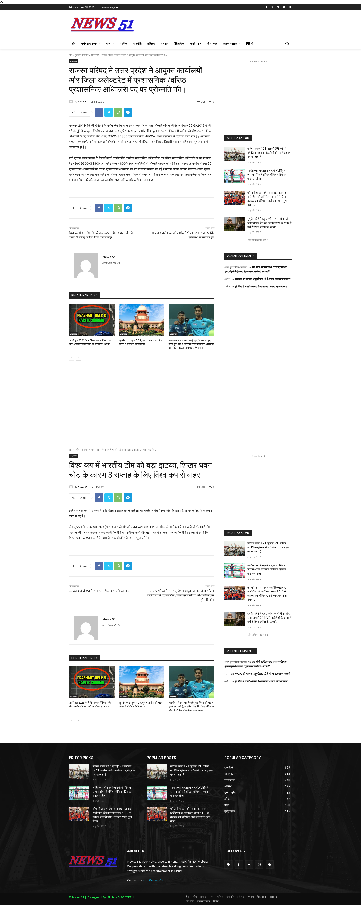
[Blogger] (228, 864)
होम (70, 55)
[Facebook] (266, 7)
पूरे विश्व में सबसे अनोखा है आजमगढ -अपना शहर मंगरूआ (260, 286)
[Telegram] (128, 112)
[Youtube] (289, 7)
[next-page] (78, 358)
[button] (287, 44)
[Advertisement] (212, 25)
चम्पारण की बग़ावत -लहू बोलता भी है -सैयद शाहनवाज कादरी (262, 279)
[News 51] (71, 102)
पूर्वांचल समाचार (81, 55)
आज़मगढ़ (95, 55)
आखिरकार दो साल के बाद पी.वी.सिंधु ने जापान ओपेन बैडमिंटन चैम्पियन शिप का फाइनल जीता (266, 174)
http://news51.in (111, 262)
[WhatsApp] (118, 112)
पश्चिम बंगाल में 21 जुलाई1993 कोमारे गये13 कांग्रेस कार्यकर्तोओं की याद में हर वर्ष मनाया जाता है (268, 152)
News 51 (82, 101)
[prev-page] (71, 358)
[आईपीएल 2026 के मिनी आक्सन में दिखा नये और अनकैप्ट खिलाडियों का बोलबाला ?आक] (92, 320)
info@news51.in (154, 880)
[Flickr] (249, 864)
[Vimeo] (283, 7)
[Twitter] (278, 7)
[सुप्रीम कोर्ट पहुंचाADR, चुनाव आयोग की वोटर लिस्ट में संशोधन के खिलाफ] (142, 320)
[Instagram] (272, 7)
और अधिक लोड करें (257, 240)
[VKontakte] (270, 864)
